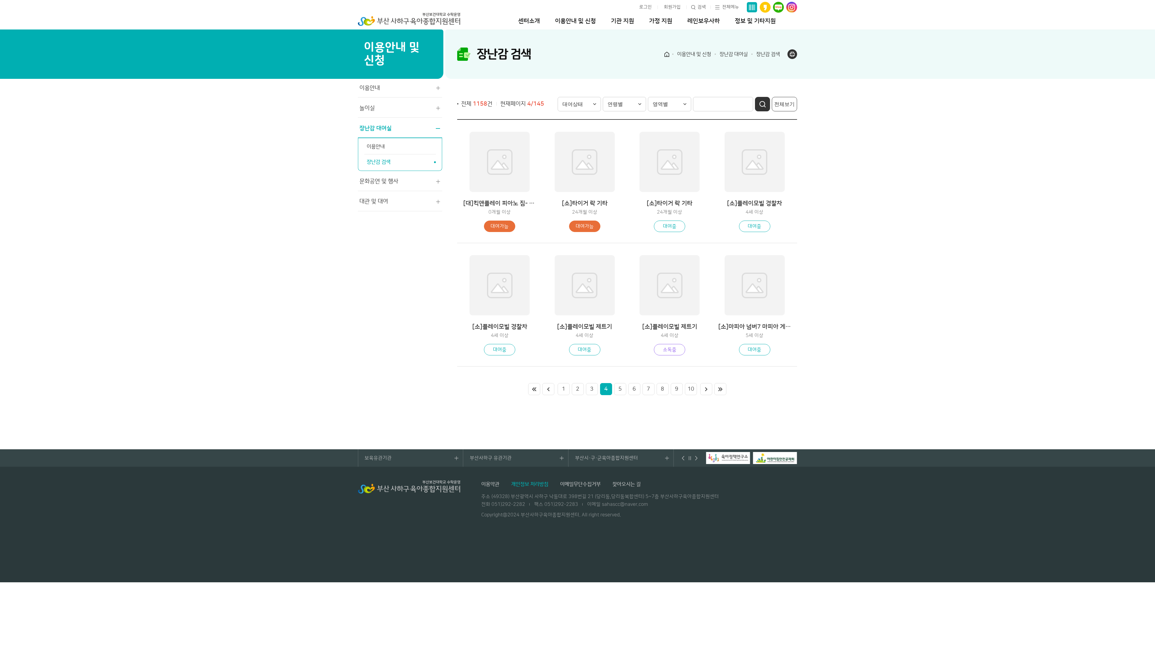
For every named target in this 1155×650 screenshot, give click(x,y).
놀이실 (367, 108)
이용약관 (490, 484)
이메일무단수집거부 (580, 484)
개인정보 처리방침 (529, 484)
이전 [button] (683, 458)
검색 (702, 7)
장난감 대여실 (375, 128)
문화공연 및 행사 (378, 181)
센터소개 (529, 21)
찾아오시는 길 (626, 484)
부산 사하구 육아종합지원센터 (409, 19)
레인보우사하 (703, 21)
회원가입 (672, 7)
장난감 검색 (378, 162)
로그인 (645, 7)
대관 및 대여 (373, 201)
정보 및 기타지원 (755, 21)
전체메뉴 (730, 7)
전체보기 (784, 104)
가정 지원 (660, 21)
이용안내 (369, 88)
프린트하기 (792, 54)
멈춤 (689, 458)
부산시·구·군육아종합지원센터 (606, 458)
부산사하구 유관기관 (491, 458)
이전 (548, 389)
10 (691, 389)
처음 (534, 389)
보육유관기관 (378, 458)
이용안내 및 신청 (575, 21)
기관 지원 (622, 21)
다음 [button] (696, 458)
